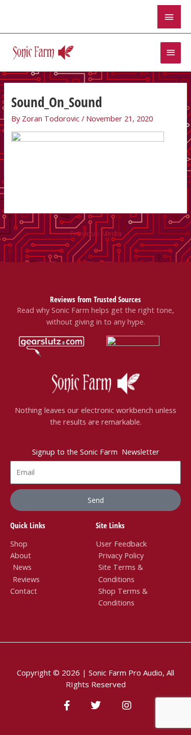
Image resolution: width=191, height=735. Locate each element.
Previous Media (96, 233)
